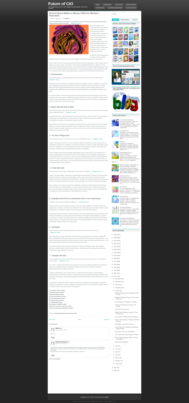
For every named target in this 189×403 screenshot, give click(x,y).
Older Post (106, 319)
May (116, 352)
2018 (115, 258)
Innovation (74, 313)
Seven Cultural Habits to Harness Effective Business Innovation (74, 14)
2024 (115, 240)
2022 (115, 246)
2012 (115, 276)
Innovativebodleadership (127, 120)
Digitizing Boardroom (115, 8)
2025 (115, 237)
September (118, 287)
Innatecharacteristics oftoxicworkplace (126, 153)
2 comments (66, 18)
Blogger (107, 397)
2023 (115, 243)
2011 (115, 367)
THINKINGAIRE (107, 5)
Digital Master (131, 5)
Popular (115, 19)
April (116, 355)
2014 (115, 270)
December (118, 278)
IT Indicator (123, 187)
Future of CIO (60, 4)
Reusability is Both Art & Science (124, 324)
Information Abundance (121, 342)
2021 (115, 249)
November (118, 281)
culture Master (68, 313)
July (116, 346)
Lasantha (100, 401)
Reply (53, 337)
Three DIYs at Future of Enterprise (125, 331)
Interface (122, 141)
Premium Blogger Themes (110, 401)
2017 (115, 261)
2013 (115, 273)
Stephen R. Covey (76, 23)
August (117, 290)
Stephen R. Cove (64, 261)
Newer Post (52, 319)
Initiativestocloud (124, 176)
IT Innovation (100, 8)
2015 (115, 267)
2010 (115, 370)
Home (97, 5)
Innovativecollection (125, 207)
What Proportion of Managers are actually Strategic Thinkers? (129, 165)
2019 (115, 255)
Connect (135, 19)
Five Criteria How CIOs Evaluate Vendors (126, 334)
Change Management (59, 313)
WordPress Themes (85, 401)
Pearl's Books (125, 19)
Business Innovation (61, 342)
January (117, 363)
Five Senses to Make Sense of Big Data (126, 317)
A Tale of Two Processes (122, 309)
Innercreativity (124, 196)
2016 (115, 264)
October (117, 284)
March (117, 358)
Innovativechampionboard (127, 218)
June (117, 349)
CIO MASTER (118, 5)
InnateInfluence (124, 131)
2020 (115, 252)
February (118, 361)
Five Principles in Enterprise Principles (126, 302)
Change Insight (131, 8)
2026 (115, 234)
